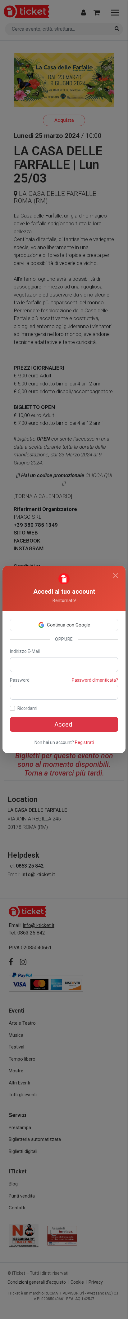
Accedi (64, 724)
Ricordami (27, 708)
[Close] (116, 576)
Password (20, 680)
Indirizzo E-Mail (25, 651)
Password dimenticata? (95, 680)
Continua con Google (68, 625)
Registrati (84, 742)
